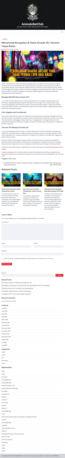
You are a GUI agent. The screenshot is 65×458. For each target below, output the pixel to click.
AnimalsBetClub (32, 24)
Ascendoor (39, 456)
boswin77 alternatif (7, 439)
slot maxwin (5, 402)
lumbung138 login (6, 380)
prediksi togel (11, 159)
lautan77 (4, 419)
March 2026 (5, 319)
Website (4, 251)
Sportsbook (5, 360)
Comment (5, 222)
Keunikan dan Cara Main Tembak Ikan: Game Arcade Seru (32, 191)
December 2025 (6, 328)
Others (5, 39)
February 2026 (5, 322)
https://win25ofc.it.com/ (8, 428)
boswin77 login (6, 437)
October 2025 (5, 334)
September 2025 (6, 337)
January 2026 (5, 325)
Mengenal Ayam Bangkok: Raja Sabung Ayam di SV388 (53, 190)
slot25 (3, 371)
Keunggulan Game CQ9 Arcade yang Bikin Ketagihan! (16, 294)
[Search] (62, 32)
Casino (3, 352)
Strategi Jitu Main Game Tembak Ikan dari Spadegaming (17, 288)
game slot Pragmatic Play (10, 154)
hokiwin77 (4, 408)
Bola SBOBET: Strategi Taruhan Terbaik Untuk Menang (16, 291)
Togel (3, 363)
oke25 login (5, 442)
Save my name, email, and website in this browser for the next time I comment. (28, 258)
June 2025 (4, 345)
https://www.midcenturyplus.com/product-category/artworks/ (19, 417)
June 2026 (4, 311)
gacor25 (4, 405)
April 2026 (4, 317)
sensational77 (5, 394)
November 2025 (6, 331)
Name (4, 243)
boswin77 (4, 397)
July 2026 (4, 308)
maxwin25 (4, 425)
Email (36, 243)
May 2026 (4, 314)
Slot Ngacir (4, 377)
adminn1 (5, 49)
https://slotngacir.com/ (8, 385)
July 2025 (4, 342)
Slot (3, 358)
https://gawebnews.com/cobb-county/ (13, 434)
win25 (3, 374)
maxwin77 (4, 400)
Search (4, 273)
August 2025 (5, 339)
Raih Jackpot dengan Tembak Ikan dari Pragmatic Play (17, 282)
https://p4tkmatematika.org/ (10, 388)
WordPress (55, 456)
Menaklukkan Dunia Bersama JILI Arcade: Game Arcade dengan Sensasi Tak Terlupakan (26, 285)
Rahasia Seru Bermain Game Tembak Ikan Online (11, 190)
